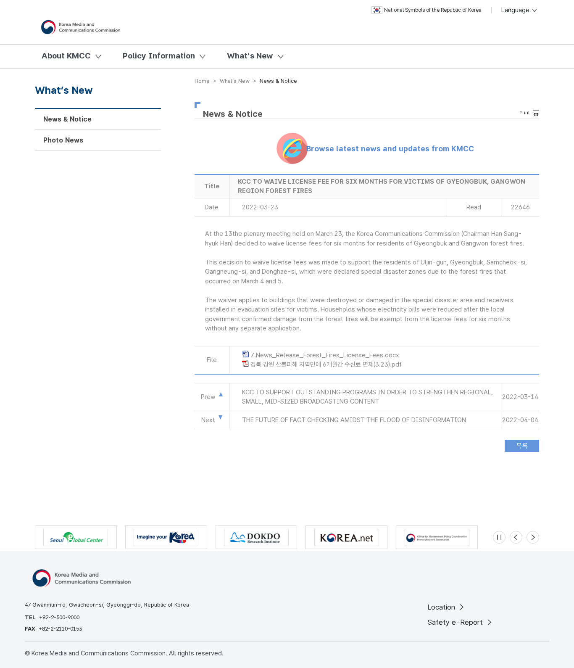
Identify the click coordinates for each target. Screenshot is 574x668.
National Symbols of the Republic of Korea (433, 10)
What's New (250, 56)
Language (516, 10)
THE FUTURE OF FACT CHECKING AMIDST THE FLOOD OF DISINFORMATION (354, 420)
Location (442, 607)
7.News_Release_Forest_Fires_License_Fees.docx (324, 355)
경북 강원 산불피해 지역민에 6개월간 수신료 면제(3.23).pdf (326, 364)
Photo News (63, 140)
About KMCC (66, 56)
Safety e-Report (456, 622)
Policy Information (159, 56)
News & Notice (67, 119)
